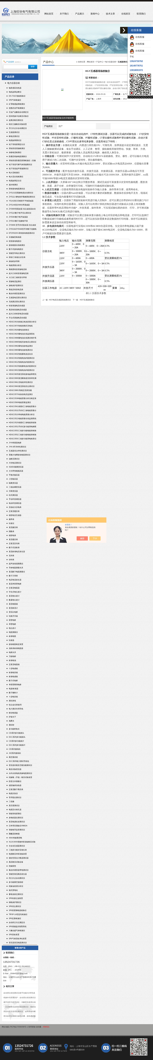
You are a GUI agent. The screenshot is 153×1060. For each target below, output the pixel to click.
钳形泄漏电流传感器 (17, 306)
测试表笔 (12, 701)
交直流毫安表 (14, 511)
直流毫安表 (13, 539)
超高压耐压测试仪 (16, 120)
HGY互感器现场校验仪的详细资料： (59, 118)
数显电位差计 (14, 600)
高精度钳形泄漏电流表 (18, 269)
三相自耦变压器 (15, 487)
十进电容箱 (13, 697)
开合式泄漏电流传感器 (18, 318)
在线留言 (125, 13)
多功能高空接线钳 (16, 882)
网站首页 (48, 13)
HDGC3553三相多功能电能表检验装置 (22, 431)
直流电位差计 (14, 596)
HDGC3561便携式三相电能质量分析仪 (22, 406)
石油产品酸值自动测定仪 (19, 112)
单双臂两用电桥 (15, 685)
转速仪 (11, 523)
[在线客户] (124, 30)
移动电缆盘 (13, 713)
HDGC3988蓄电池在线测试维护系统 (22, 338)
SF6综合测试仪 (15, 906)
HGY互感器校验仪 (87, 300)
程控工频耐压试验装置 (18, 124)
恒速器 (11, 640)
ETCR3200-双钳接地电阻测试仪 (22, 233)
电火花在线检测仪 (16, 177)
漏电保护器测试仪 (16, 285)
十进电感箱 (13, 668)
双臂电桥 (12, 620)
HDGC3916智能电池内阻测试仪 (22, 358)
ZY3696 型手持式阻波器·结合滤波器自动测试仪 (22, 225)
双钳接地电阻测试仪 (17, 189)
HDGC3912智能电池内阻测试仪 (22, 362)
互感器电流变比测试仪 (18, 298)
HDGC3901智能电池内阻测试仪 (22, 370)
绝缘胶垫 (12, 866)
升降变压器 (13, 491)
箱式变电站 (13, 890)
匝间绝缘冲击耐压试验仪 (19, 116)
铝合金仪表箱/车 (15, 705)
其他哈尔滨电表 (15, 507)
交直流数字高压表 (16, 789)
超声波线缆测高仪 (16, 564)
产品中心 (99, 62)
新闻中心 (95, 13)
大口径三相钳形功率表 (18, 277)
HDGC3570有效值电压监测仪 (21, 394)
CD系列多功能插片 (16, 741)
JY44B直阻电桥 (15, 443)
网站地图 (5, 1027)
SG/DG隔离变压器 (16, 467)
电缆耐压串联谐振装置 (18, 854)
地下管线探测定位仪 (17, 144)
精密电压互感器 (15, 515)
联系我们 (141, 13)
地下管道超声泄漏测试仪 (19, 169)
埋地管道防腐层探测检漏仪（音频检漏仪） (22, 160)
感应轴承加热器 (15, 785)
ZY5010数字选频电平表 (18, 221)
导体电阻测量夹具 (16, 568)
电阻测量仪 (13, 632)
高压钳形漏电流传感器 (18, 310)
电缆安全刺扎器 (15, 810)
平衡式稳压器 (14, 475)
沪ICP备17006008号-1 (18, 1027)
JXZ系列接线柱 (15, 753)
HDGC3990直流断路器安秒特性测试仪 (22, 378)
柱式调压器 (13, 495)
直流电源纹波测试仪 (17, 822)
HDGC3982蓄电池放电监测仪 (21, 346)
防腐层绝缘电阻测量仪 (18, 156)
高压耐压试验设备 (16, 862)
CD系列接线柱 (14, 749)
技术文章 (110, 13)
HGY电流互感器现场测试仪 (60, 300)
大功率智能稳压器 (16, 471)
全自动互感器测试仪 (17, 846)
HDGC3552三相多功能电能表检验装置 (22, 435)
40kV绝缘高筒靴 (15, 838)
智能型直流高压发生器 (18, 874)
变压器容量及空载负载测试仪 (20, 765)
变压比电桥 (13, 612)
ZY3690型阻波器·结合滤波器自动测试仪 (22, 209)
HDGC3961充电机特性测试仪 (21, 382)
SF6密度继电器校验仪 (17, 910)
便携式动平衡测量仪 (17, 108)
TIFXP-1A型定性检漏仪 (18, 914)
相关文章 (10, 986)
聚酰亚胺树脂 (14, 834)
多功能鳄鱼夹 (14, 729)
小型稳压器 (13, 479)
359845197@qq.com (18, 974)
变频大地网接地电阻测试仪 (19, 455)
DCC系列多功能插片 (17, 745)
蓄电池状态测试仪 (16, 894)
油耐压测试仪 (14, 459)
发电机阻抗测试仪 (16, 818)
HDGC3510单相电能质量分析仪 (22, 414)
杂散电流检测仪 (15, 152)
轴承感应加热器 (15, 88)
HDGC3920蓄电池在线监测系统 (22, 334)
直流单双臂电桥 (15, 584)
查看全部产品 (20, 948)
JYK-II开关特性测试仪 (17, 447)
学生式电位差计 (15, 592)
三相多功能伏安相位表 (18, 850)
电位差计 (12, 628)
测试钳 (11, 725)
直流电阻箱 (13, 604)
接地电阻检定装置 (16, 644)
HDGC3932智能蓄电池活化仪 (21, 354)
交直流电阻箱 (14, 664)
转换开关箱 (13, 616)
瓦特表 (11, 556)
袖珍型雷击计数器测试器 (19, 858)
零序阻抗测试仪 (15, 797)
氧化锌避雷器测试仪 (17, 294)
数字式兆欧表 (14, 547)
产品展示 (79, 13)
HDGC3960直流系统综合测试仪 (22, 386)
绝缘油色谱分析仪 (16, 886)
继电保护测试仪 (15, 902)
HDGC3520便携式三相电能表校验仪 (22, 423)
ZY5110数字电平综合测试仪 (20, 213)
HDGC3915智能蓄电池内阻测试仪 (22, 366)
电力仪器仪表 (13, 83)
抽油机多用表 (14, 261)
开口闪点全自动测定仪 (18, 128)
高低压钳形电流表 (16, 289)
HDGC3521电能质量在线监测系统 (22, 418)
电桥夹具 (12, 652)
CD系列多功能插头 (16, 733)
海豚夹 (11, 721)
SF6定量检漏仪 (15, 918)
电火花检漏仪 (14, 173)
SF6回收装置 (14, 935)
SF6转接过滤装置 (16, 898)
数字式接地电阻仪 (16, 249)
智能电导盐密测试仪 (17, 830)
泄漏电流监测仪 (15, 281)
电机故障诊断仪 (15, 92)
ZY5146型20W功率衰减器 (19, 205)
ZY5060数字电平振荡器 (18, 217)
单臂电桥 (12, 624)
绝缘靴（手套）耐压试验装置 (20, 777)
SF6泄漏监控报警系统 (17, 926)
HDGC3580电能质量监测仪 (20, 402)
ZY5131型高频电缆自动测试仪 (21, 193)
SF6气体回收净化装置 (17, 939)
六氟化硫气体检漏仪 (17, 930)
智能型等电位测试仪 (17, 253)
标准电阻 (12, 636)
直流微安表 (13, 527)
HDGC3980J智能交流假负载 (20, 390)
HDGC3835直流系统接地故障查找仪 (22, 374)
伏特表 (11, 560)
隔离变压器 (13, 483)
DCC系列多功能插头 (17, 737)
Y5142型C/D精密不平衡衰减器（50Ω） (21, 201)
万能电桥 (12, 656)
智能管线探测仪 (15, 814)
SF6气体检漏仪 (15, 100)
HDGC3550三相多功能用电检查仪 (22, 439)
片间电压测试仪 (15, 463)
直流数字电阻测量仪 (17, 572)
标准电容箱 (13, 672)
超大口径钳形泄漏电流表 (19, 273)
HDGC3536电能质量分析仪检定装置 (22, 398)
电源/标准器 (13, 689)
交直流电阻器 (14, 588)
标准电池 (12, 660)
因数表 (11, 531)
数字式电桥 (13, 681)
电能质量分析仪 (15, 265)
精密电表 (12, 535)
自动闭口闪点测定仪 (17, 922)
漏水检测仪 (13, 185)
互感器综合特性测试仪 (18, 451)
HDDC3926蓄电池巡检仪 (19, 330)
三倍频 (11, 801)
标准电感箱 (13, 677)
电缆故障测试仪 (15, 140)
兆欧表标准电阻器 (16, 648)
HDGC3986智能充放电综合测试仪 (22, 342)
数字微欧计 (13, 693)
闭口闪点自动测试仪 (17, 878)
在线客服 (139, 37)
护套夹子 (12, 717)
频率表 (11, 519)
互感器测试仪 (14, 132)
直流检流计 (13, 608)
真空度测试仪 (14, 806)
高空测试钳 (13, 757)
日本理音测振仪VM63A (18, 826)
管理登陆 (31, 1027)
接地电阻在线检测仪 (17, 245)
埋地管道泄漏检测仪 (17, 148)
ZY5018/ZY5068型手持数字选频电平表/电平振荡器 (22, 229)
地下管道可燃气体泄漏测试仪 (20, 165)
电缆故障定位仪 (15, 181)
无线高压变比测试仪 (17, 302)
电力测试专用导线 (16, 709)
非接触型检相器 (15, 237)
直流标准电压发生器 (17, 552)
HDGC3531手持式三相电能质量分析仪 (22, 410)
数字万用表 (13, 576)
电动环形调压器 (15, 503)
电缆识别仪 (13, 793)
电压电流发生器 (15, 580)
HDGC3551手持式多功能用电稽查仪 (22, 427)
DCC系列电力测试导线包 (19, 761)
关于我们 (64, 13)
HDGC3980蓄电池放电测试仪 (21, 350)
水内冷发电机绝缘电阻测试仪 (20, 773)
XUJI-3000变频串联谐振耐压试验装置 (22, 842)
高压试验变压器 (15, 769)
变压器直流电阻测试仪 (18, 943)
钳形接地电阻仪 (15, 241)
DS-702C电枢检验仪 (17, 96)
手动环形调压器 (15, 499)
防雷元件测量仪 (15, 781)
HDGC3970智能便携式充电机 (21, 326)
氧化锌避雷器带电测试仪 (19, 870)
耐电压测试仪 (14, 136)
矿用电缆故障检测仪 (17, 104)
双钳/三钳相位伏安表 (17, 257)
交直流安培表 (14, 543)
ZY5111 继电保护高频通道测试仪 (22, 197)
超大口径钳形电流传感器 (19, 314)
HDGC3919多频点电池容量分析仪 (22, 322)
